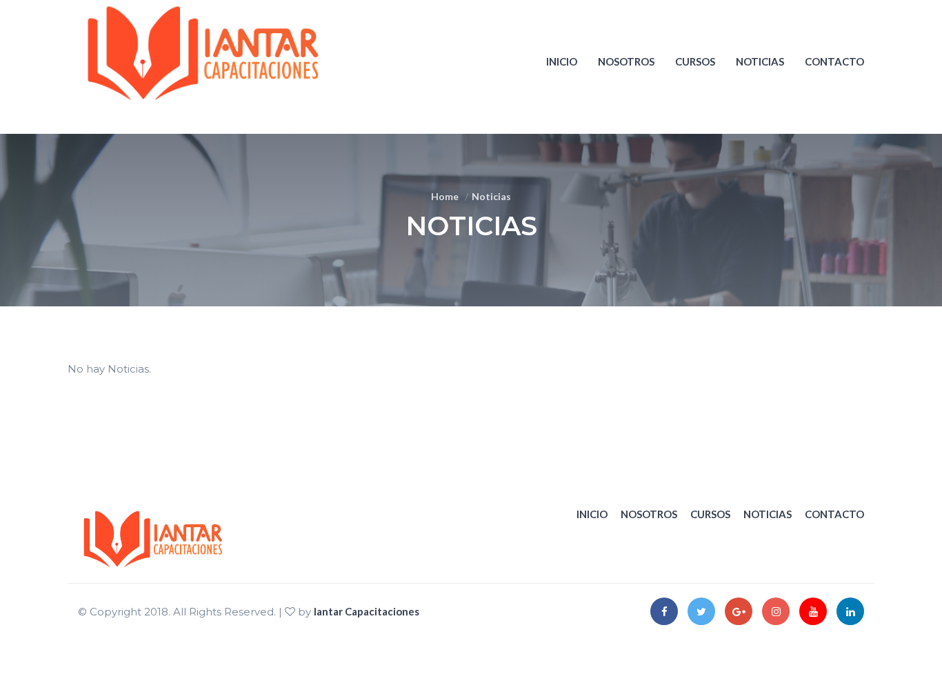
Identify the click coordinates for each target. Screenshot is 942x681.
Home (445, 196)
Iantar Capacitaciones (366, 611)
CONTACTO (834, 61)
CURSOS (695, 61)
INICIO (561, 61)
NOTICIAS (760, 61)
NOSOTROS (626, 61)
